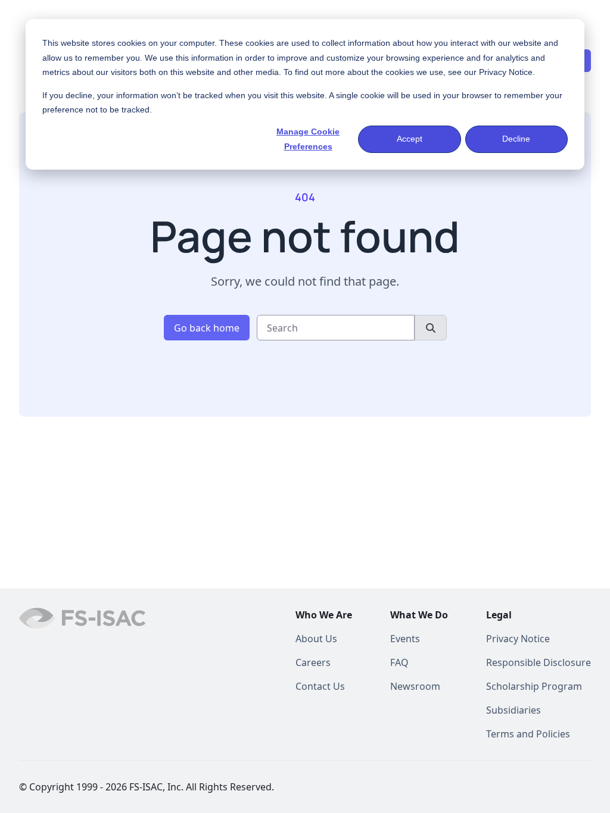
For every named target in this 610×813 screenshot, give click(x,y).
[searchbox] (336, 327)
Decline (516, 138)
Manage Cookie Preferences (308, 139)
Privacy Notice (506, 72)
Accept (409, 138)
